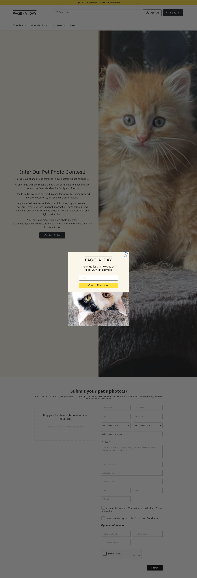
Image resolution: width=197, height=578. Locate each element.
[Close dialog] (126, 255)
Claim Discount (98, 285)
